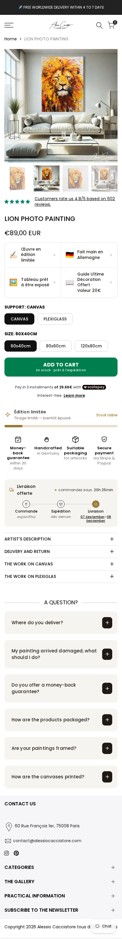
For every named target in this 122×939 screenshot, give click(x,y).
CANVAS (19, 319)
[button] (33, 255)
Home (10, 39)
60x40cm (20, 346)
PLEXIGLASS (55, 319)
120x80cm (91, 346)
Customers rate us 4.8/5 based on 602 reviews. (75, 202)
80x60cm (55, 346)
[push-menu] (8, 25)
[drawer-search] (99, 25)
